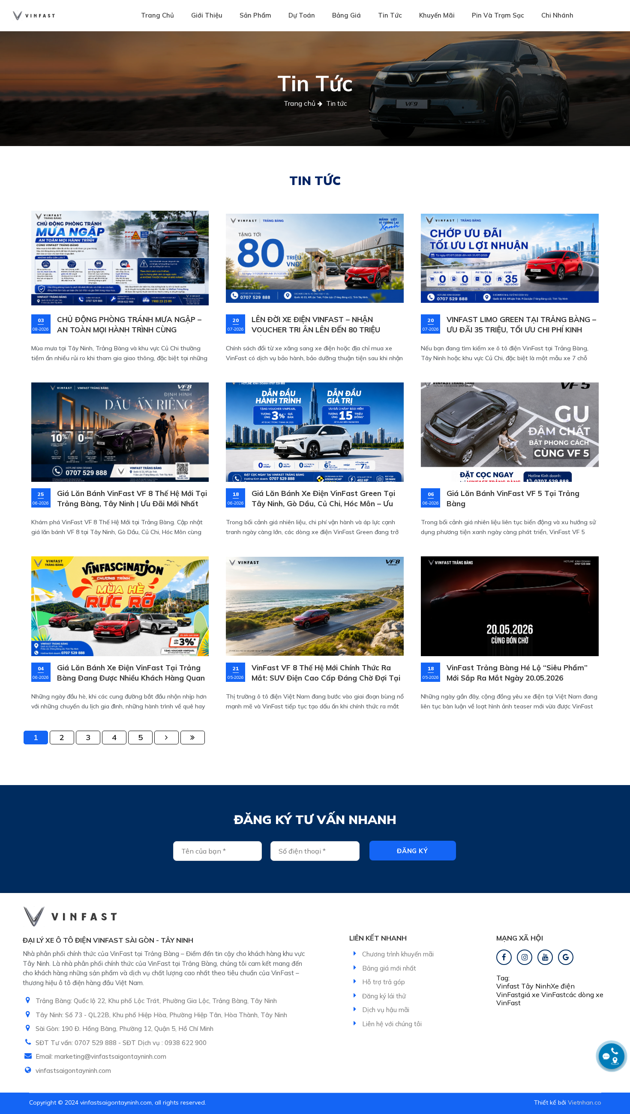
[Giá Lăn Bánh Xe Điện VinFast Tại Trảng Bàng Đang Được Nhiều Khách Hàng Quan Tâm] (120, 606)
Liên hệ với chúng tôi (392, 1024)
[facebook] (504, 957)
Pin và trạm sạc (498, 15)
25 (41, 494)
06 (431, 494)
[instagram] (524, 957)
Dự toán (301, 15)
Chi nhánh (557, 15)
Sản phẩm (255, 15)
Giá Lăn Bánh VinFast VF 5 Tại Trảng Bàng (513, 498)
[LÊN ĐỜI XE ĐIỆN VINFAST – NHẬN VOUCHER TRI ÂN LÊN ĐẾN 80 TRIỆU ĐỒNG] (315, 258)
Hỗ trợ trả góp (383, 982)
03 (41, 320)
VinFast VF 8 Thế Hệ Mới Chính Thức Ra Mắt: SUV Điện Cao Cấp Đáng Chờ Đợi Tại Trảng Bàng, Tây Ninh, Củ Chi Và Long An (326, 673)
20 (236, 320)
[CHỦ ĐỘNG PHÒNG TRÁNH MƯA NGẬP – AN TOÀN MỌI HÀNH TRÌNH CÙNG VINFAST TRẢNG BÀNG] (120, 258)
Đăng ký (412, 851)
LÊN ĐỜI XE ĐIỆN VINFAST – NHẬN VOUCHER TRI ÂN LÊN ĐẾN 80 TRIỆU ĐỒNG (316, 325)
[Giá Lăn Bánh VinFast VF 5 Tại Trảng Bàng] (510, 432)
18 (236, 494)
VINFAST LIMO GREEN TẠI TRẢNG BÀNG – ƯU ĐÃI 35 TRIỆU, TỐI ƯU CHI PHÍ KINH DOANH (521, 325)
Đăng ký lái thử (384, 996)
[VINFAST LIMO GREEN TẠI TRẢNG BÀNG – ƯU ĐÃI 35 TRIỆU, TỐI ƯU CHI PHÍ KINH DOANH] (510, 258)
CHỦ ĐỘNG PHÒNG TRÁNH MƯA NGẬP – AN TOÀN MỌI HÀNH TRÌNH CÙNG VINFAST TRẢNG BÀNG (129, 325)
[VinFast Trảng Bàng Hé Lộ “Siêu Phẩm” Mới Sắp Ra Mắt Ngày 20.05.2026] (510, 606)
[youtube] (545, 957)
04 (41, 669)
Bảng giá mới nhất (389, 968)
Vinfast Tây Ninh (523, 986)
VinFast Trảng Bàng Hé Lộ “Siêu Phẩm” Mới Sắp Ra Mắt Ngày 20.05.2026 (517, 672)
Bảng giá (346, 15)
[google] (566, 957)
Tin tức (390, 15)
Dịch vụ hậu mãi (385, 1010)
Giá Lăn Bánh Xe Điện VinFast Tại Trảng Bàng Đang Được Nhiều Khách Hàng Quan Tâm (131, 673)
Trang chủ (157, 15)
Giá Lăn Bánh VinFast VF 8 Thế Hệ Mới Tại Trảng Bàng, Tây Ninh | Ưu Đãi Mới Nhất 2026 (132, 499)
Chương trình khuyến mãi (398, 954)
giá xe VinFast (543, 994)
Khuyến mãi (437, 15)
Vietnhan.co (584, 1102)
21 (236, 669)
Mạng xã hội (519, 938)
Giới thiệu (206, 15)
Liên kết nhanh (378, 938)
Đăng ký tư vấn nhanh (315, 819)
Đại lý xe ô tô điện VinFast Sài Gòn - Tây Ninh (108, 940)
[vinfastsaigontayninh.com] (33, 15)
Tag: (503, 978)
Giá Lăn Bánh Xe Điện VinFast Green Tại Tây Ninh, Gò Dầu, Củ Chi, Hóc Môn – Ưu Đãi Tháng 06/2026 (323, 499)
